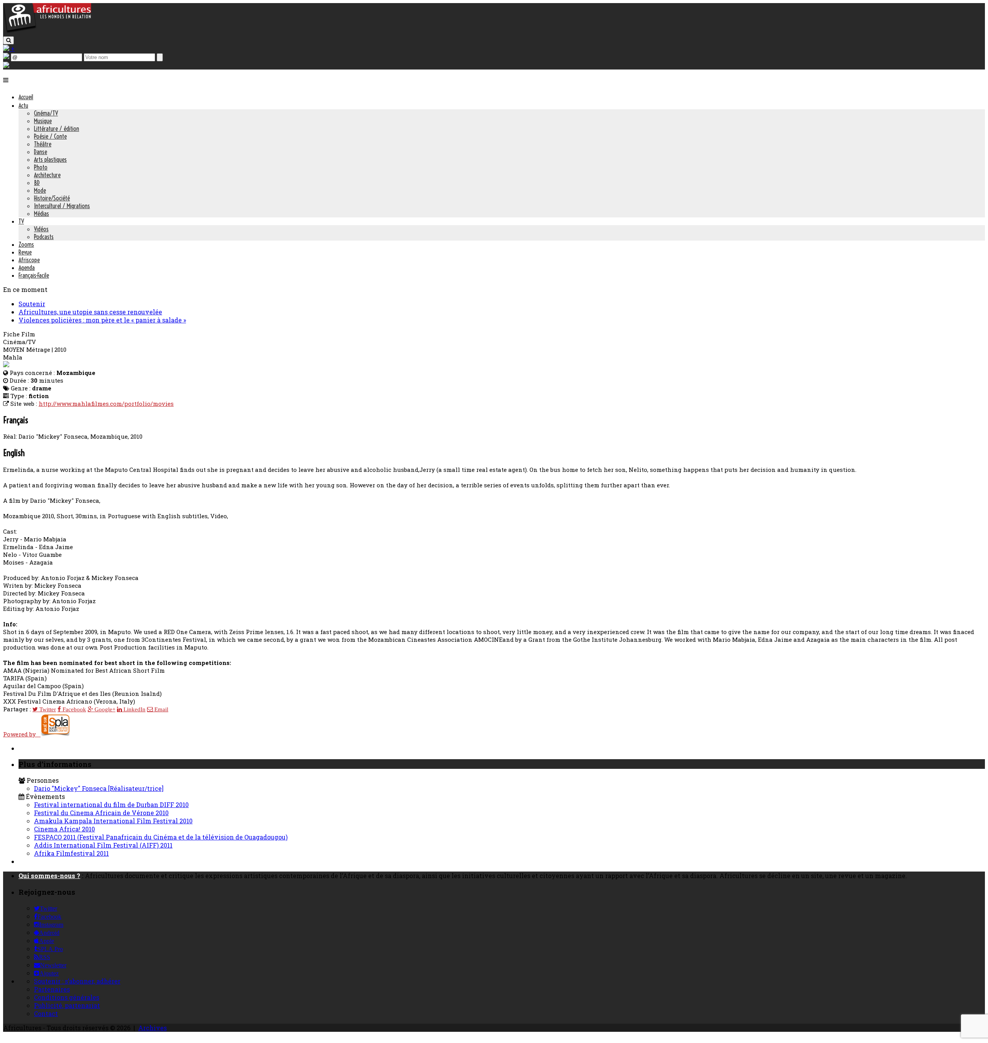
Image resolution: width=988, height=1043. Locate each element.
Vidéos (41, 229)
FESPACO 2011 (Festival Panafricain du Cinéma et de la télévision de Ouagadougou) (161, 837)
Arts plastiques (50, 159)
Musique (43, 121)
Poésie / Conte (50, 136)
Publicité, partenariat (67, 1005)
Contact (46, 1013)
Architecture (47, 175)
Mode (40, 190)
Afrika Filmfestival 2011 (71, 853)
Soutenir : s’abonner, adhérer (77, 981)
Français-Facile (34, 275)
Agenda (27, 267)
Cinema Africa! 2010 (64, 829)
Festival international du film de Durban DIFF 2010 (111, 804)
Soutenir (32, 304)
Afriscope (29, 260)
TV (21, 221)
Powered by (22, 734)
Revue (25, 252)
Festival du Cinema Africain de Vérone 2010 (101, 813)
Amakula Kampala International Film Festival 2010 (113, 821)
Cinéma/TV (46, 113)
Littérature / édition (56, 128)
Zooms (26, 244)
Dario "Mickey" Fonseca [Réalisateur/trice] (99, 788)
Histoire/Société (52, 198)
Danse (40, 152)
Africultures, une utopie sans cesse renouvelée (90, 312)
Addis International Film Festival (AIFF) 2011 (103, 845)
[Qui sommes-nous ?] (6, 65)
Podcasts (44, 237)
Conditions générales (66, 997)
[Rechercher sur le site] (8, 40)
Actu (23, 105)
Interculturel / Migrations (62, 206)
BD (37, 183)
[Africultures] (47, 31)
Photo (40, 167)
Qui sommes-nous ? (49, 876)
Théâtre (42, 144)
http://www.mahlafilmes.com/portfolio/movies (106, 403)
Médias (41, 213)
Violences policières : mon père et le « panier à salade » (102, 320)
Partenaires (52, 989)
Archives (152, 1028)
